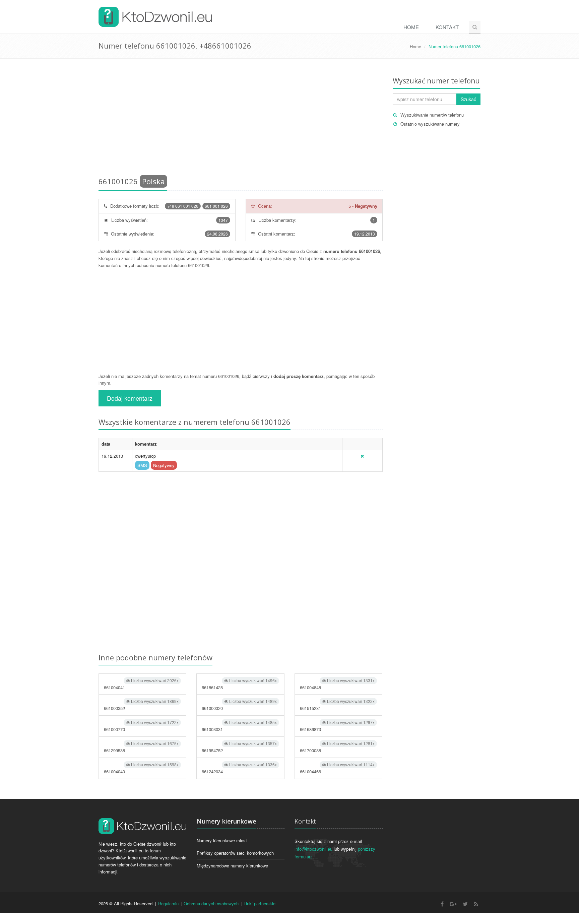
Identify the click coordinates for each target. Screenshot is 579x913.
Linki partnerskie (259, 903)
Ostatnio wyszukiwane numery (430, 124)
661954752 (239, 747)
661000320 (239, 704)
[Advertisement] (241, 119)
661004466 (337, 768)
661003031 (239, 725)
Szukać (468, 99)
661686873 (337, 725)
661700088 (337, 747)
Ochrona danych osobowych (211, 903)
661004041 (141, 684)
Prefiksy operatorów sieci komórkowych (235, 853)
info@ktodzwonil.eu (313, 849)
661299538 (141, 747)
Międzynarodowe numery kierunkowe (232, 865)
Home (411, 26)
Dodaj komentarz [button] (129, 398)
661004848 (337, 684)
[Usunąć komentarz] (362, 456)
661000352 (141, 704)
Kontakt (447, 26)
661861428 (239, 684)
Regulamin (168, 903)
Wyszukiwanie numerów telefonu (432, 115)
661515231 (337, 704)
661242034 (239, 768)
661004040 (141, 768)
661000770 (141, 725)
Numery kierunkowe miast (222, 840)
